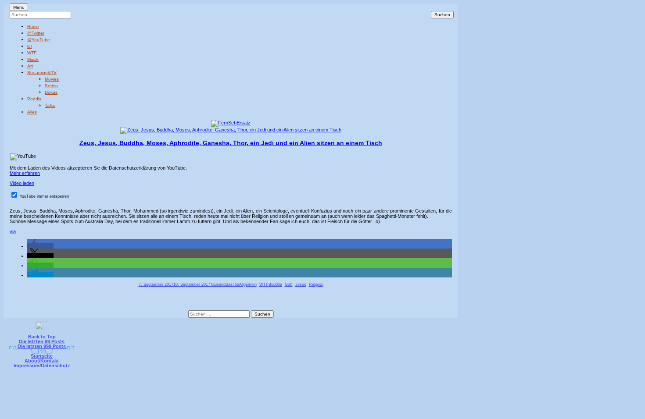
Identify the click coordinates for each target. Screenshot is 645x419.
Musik (33, 59)
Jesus (300, 284)
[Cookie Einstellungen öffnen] (358, 385)
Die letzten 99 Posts (41, 341)
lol (29, 46)
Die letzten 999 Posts (42, 346)
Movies (52, 79)
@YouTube (38, 39)
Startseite (42, 356)
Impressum (26, 365)
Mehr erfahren (25, 173)
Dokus (51, 92)
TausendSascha (224, 284)
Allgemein (248, 284)
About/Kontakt (42, 360)
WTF (31, 52)
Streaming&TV (42, 72)
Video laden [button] (22, 183)
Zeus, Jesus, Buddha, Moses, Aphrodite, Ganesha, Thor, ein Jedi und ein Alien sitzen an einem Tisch (230, 142)
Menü (19, 7)
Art (30, 66)
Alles (32, 112)
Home (33, 26)
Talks (50, 105)
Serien (51, 85)
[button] (40, 246)
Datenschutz (55, 365)
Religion (316, 284)
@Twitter (35, 33)
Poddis (34, 98)
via (13, 231)
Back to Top (42, 336)
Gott (289, 284)
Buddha (275, 284)
